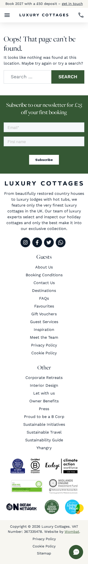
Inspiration (44, 329)
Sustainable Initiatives (44, 424)
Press (44, 408)
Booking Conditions (44, 275)
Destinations (44, 290)
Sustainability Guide (44, 440)
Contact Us (44, 282)
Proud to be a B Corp (44, 416)
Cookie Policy (44, 353)
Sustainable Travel (44, 432)
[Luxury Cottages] (44, 15)
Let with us (44, 393)
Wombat (72, 532)
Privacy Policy (44, 345)
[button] (7, 15)
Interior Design (44, 385)
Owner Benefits (44, 401)
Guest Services (44, 321)
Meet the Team (44, 337)
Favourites (44, 306)
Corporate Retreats (44, 377)
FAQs (44, 298)
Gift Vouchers (44, 314)
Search (67, 76)
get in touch (72, 4)
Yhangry (44, 447)
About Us (44, 267)
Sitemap (44, 553)
